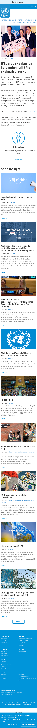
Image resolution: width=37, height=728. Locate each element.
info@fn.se (21, 686)
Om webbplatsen (5, 668)
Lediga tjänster (5, 663)
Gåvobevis (21, 644)
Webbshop (21, 645)
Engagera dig (5, 636)
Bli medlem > (18, 159)
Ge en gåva (4, 640)
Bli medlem (4, 638)
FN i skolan (4, 649)
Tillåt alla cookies (28, 724)
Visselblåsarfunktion (6, 665)
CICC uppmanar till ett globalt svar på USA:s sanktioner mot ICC (17, 593)
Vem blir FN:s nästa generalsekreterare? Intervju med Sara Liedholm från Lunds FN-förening (17, 303)
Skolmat (32, 111)
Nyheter (21, 649)
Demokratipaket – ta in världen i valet (16, 198)
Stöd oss (21, 636)
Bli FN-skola (4, 642)
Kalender (3, 666)
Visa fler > (18, 622)
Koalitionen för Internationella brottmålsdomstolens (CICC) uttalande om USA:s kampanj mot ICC (18, 248)
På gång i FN (7, 399)
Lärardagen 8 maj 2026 (12, 546)
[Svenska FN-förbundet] (5, 11)
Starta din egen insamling (25, 638)
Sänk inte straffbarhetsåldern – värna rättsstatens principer (16, 354)
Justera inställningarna (12, 724)
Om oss (3, 659)
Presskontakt (22, 651)
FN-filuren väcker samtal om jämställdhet (14, 496)
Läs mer (3, 218)
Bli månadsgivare (23, 640)
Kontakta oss (4, 661)
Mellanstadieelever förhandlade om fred (18, 447)
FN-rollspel (4, 653)
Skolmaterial (4, 655)
